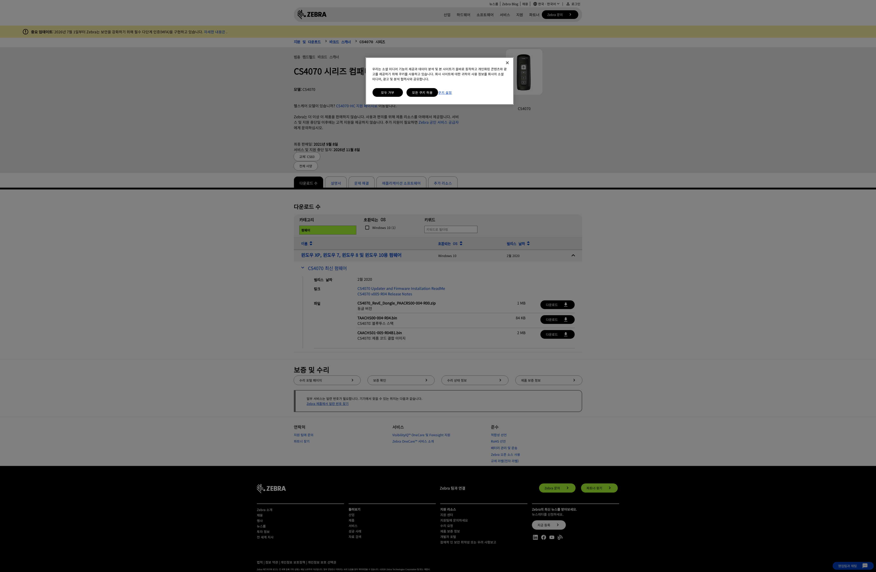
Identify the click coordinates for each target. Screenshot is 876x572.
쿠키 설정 (445, 92)
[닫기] (507, 63)
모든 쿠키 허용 (422, 92)
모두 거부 (387, 92)
